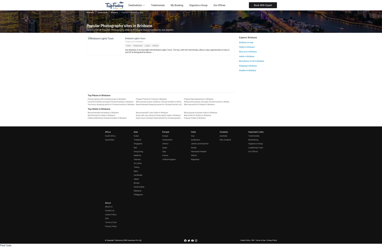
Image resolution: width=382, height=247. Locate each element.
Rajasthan (195, 159)
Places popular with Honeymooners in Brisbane (107, 99)
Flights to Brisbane (247, 47)
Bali (135, 147)
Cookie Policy (110, 214)
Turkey (136, 167)
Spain (164, 147)
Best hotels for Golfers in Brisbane (197, 115)
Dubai (136, 135)
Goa (192, 135)
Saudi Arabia (139, 186)
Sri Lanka (138, 163)
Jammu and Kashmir (199, 143)
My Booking (177, 5)
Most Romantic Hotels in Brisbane (101, 115)
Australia (223, 135)
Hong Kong (138, 151)
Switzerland (167, 139)
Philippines (138, 194)
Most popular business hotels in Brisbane (200, 112)
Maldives (137, 155)
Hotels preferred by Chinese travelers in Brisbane (107, 118)
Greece (165, 143)
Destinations (135, 5)
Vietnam (137, 159)
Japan (136, 179)
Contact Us (109, 210)
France (165, 155)
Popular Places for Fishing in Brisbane (151, 99)
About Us (109, 206)
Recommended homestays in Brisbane (103, 112)
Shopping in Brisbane (248, 65)
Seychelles (109, 139)
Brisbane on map (246, 42)
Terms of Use (111, 222)
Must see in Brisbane (248, 51)
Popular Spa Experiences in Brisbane (198, 99)
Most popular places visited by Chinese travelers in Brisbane (160, 101)
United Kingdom (169, 159)
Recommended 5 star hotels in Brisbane (152, 112)
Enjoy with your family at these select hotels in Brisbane (158, 115)
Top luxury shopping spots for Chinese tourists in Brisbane (111, 104)
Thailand (137, 139)
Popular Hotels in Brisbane (194, 118)
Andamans (195, 139)
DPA (107, 218)
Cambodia (138, 175)
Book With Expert (263, 5)
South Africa (110, 135)
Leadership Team (255, 147)
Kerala (193, 147)
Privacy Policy (111, 226)
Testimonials (158, 5)
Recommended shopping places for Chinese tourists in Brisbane (160, 104)
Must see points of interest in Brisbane (199, 104)
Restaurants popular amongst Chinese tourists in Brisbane (207, 101)
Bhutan (137, 183)
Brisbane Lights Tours (135, 38)
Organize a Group (198, 5)
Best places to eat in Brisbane (251, 61)
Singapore (138, 143)
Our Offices (219, 5)
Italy (164, 151)
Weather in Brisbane (247, 70)
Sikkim (194, 155)
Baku (136, 171)
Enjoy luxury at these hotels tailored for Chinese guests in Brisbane (160, 118)
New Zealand (225, 139)
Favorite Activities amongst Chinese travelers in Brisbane (110, 101)
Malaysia (137, 190)
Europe (165, 135)
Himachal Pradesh (199, 151)
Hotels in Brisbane (246, 56)
